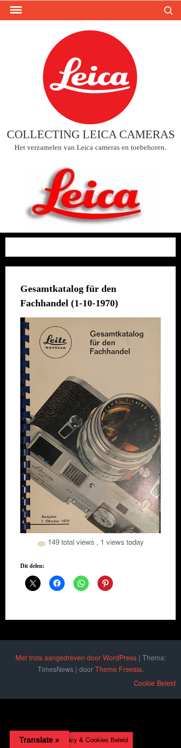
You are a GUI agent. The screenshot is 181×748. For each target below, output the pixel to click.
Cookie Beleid (155, 683)
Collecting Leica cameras (91, 134)
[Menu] (15, 10)
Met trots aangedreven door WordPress (76, 657)
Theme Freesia (118, 669)
